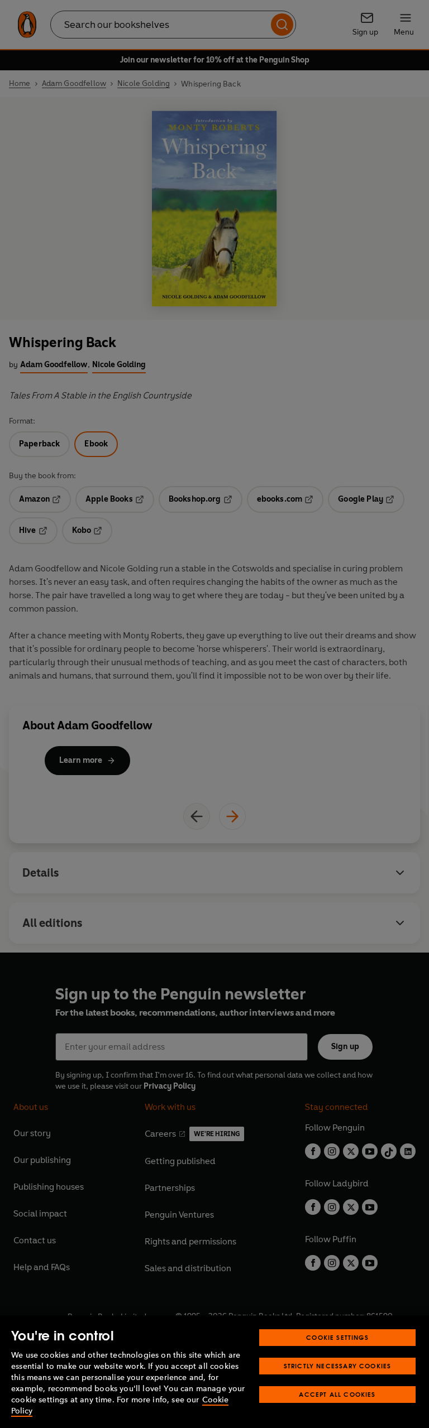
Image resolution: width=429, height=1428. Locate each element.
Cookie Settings (337, 1337)
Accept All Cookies (337, 1394)
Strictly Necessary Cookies (338, 1366)
